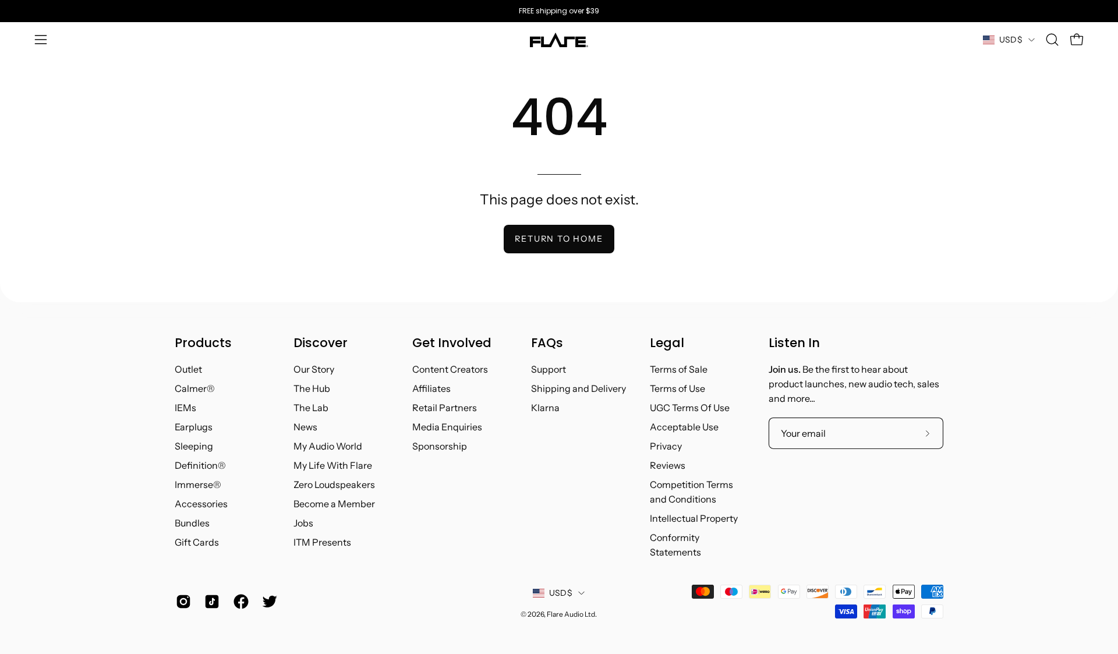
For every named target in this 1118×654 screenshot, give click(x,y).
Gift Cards (197, 542)
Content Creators (450, 369)
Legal (667, 343)
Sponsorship (439, 446)
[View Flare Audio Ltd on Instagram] (181, 601)
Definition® (200, 465)
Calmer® (195, 388)
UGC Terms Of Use (690, 407)
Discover (320, 343)
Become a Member (334, 504)
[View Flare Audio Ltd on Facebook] (239, 601)
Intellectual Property (694, 518)
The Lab (310, 407)
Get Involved (451, 343)
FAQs (547, 343)
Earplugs (194, 427)
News (305, 427)
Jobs (303, 523)
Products (203, 343)
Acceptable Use (684, 427)
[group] (559, 11)
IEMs (185, 407)
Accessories (201, 504)
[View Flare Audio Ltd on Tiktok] (210, 601)
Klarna (545, 407)
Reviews (667, 465)
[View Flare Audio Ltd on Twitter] (267, 601)
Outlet (188, 369)
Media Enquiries (447, 427)
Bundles (192, 523)
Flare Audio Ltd (571, 614)
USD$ (1011, 39)
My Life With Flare (332, 465)
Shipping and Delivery (578, 388)
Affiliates (431, 388)
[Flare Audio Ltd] (559, 40)
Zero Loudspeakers (334, 484)
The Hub (311, 388)
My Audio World (327, 446)
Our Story (313, 369)
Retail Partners (444, 407)
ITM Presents (322, 542)
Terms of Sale (678, 369)
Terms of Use (677, 388)
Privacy (666, 446)
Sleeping (194, 446)
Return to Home (559, 239)
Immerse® (198, 484)
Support (548, 369)
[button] (1052, 39)
